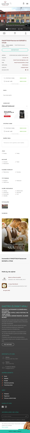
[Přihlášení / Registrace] (23, 3)
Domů (3, 45)
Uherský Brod (24, 67)
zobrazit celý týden (15, 133)
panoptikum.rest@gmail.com (20, 60)
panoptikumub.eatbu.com (20, 62)
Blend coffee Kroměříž (14, 277)
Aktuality (6, 378)
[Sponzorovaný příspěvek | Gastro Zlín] (15, 114)
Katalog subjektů (9, 45)
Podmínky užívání (8, 385)
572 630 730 (25, 57)
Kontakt (6, 380)
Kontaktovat (15, 49)
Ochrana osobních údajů (10, 398)
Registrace (6, 396)
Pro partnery (8, 344)
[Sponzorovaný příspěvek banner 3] (15, 235)
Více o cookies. (5, 427)
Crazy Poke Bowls (13, 284)
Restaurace (25, 65)
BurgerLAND (6, 290)
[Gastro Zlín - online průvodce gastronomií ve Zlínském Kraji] (5, 3)
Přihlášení (6, 393)
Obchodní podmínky (9, 382)
